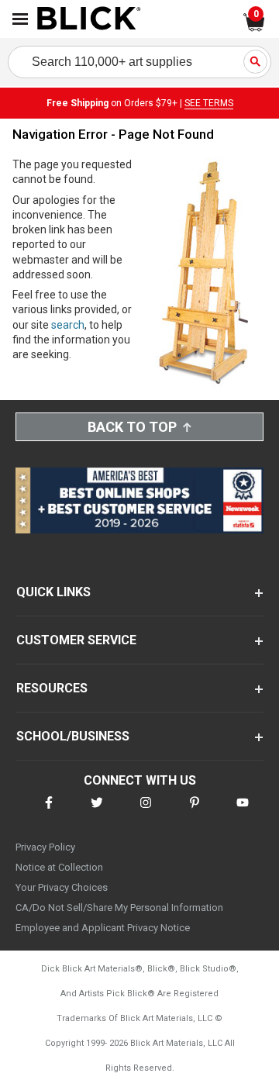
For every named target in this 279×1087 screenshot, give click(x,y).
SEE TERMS (208, 103)
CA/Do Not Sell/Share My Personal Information (119, 907)
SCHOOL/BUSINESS (72, 736)
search (67, 325)
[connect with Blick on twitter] (96, 812)
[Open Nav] (20, 19)
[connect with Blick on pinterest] (194, 812)
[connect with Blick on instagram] (145, 812)
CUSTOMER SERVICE (76, 640)
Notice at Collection (59, 867)
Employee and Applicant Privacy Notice (103, 927)
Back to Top (132, 427)
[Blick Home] (89, 19)
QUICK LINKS (53, 592)
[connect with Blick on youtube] (242, 812)
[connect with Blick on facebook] (48, 812)
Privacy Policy (45, 847)
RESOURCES (52, 688)
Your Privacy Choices (62, 887)
